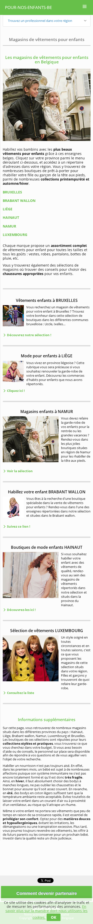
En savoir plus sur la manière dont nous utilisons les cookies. (46, 912)
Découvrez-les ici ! (21, 609)
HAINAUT (11, 217)
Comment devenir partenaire (46, 893)
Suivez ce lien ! (18, 526)
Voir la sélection (19, 471)
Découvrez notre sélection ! (28, 335)
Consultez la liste (20, 693)
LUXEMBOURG (15, 234)
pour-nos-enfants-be (28, 7)
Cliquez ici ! (15, 390)
